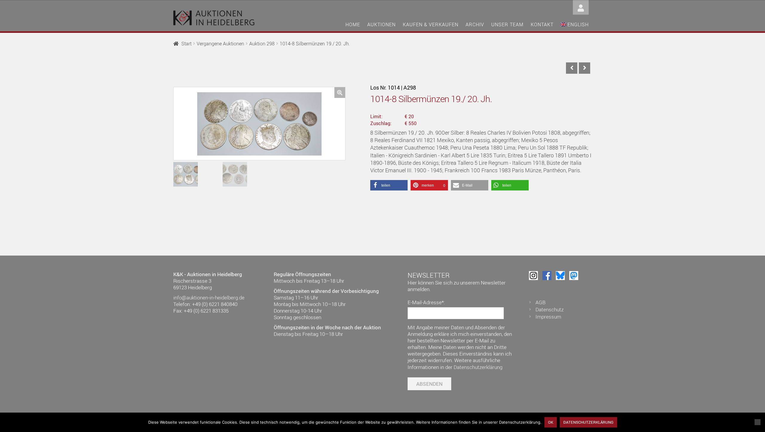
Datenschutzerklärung (478, 367)
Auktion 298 (262, 43)
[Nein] (758, 422)
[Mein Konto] (581, 7)
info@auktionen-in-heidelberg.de (208, 297)
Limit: (376, 116)
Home (352, 24)
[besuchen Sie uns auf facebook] (546, 275)
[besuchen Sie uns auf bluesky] (560, 275)
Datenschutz (550, 309)
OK (550, 422)
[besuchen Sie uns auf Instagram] (533, 275)
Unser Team (507, 24)
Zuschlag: (380, 123)
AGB (541, 302)
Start (186, 43)
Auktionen (381, 24)
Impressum (548, 316)
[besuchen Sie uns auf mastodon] (573, 275)
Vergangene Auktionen (220, 43)
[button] (339, 92)
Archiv (475, 24)
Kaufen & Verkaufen (430, 24)
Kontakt (542, 24)
